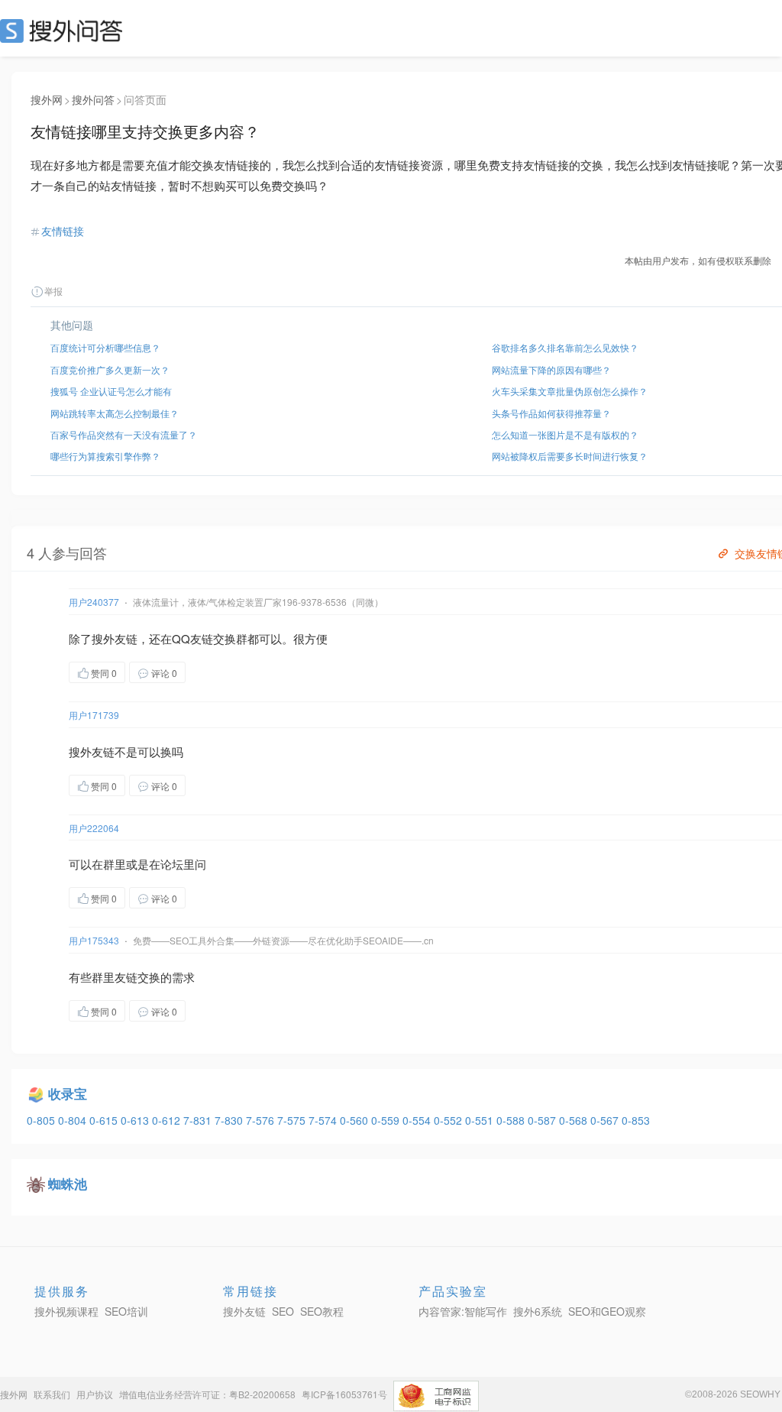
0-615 (105, 1120)
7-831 (199, 1120)
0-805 (42, 1120)
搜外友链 (244, 1311)
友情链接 (62, 230)
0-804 (73, 1120)
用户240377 (94, 601)
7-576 (261, 1120)
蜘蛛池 (67, 1183)
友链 (126, 638)
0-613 (136, 1120)
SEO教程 (322, 1311)
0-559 (386, 1120)
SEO (65, 30)
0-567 (606, 1120)
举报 (53, 290)
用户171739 (94, 714)
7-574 (324, 1120)
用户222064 (94, 827)
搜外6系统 (537, 1311)
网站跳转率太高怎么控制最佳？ (114, 412)
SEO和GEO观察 (607, 1311)
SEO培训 (126, 1311)
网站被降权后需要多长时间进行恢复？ (570, 455)
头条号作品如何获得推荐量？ (551, 412)
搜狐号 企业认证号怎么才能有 (111, 390)
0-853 (636, 1120)
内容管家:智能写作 (462, 1311)
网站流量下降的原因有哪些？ (551, 369)
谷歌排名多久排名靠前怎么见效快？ (565, 347)
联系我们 (52, 1394)
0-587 (543, 1120)
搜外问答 (93, 99)
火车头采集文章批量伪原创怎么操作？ (570, 390)
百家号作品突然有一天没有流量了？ (123, 434)
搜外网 (47, 99)
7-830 (230, 1120)
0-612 (167, 1120)
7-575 (293, 1120)
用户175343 (94, 940)
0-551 (480, 1120)
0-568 (574, 1120)
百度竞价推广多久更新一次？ (110, 369)
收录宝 (67, 1093)
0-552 (449, 1120)
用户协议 (94, 1394)
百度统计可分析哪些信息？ (105, 347)
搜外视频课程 (66, 1311)
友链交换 (213, 638)
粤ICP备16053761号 (344, 1394)
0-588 (512, 1120)
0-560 (355, 1120)
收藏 (216, 672)
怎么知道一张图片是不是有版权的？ (565, 434)
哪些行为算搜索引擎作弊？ (105, 455)
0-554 (418, 1120)
